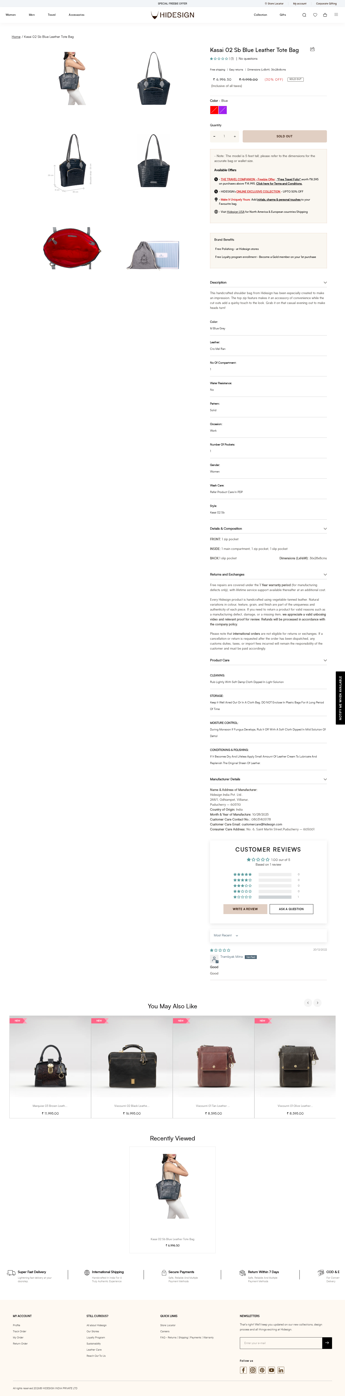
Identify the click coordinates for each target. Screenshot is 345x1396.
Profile (16, 1325)
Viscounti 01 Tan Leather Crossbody (218, 1105)
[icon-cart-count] (325, 15)
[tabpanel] (50, 1067)
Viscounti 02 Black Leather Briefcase (137, 1105)
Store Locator (168, 1325)
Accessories (76, 14)
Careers (164, 1331)
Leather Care (94, 1350)
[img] (220, 950)
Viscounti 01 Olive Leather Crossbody (301, 1105)
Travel (52, 14)
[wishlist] (315, 15)
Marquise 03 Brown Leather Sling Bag (56, 1105)
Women (11, 14)
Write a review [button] (245, 909)
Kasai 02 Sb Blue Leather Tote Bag (49, 37)
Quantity (215, 125)
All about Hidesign (97, 1325)
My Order (18, 1337)
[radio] (214, 110)
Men (32, 14)
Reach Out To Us (96, 1356)
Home (16, 37)
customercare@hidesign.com (262, 824)
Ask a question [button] (291, 909)
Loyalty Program (96, 1337)
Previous (308, 1003)
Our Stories (93, 1331)
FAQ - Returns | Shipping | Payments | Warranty (187, 1337)
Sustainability (94, 1343)
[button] (219, 58)
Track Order (19, 1331)
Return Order (20, 1343)
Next (318, 1003)
